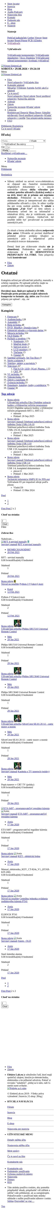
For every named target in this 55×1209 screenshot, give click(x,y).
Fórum (10, 1107)
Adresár (11, 101)
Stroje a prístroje (15, 360)
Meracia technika (15, 333)
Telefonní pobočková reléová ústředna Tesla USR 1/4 (29, 461)
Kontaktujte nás (14, 1162)
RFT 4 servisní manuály (29, 544)
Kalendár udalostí (15, 85)
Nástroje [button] (11, 25)
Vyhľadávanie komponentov (21, 55)
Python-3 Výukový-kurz (31, 584)
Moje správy (13, 1151)
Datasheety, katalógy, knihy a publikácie (27, 385)
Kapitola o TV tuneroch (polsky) (34, 771)
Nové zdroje (29, 96)
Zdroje (10, 104)
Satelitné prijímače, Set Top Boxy (23, 358)
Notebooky (19, 341)
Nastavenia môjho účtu (18, 1145)
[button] (4, 71)
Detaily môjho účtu (16, 1140)
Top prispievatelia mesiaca (38, 118)
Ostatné (17, 355)
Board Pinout (21, 40)
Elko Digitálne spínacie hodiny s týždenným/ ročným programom (29, 404)
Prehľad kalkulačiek (17, 37)
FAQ (9, 120)
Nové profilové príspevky (31, 115)
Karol (10, 589)
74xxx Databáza (27, 58)
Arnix (10, 821)
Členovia (11, 110)
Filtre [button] (3, 527)
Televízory (12, 366)
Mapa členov (35, 112)
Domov (11, 1179)
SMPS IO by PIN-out (28, 479)
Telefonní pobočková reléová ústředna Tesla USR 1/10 (29, 442)
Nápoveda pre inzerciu (18, 1129)
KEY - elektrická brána (29, 856)
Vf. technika (13, 374)
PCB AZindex (35, 40)
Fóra (9, 79)
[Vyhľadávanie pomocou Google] (13, 151)
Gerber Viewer (34, 37)
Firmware (12, 316)
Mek (9, 636)
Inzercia (11, 6)
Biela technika (14, 325)
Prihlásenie (6, 169)
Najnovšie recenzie (16, 107)
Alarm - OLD (24, 941)
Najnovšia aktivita (26, 99)
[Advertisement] (27, 1035)
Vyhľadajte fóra (30, 82)
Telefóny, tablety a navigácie (21, 363)
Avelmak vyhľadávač (38, 60)
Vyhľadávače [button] (13, 43)
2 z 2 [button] (13, 508)
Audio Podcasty (15, 12)
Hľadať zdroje (33, 107)
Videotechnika (14, 377)
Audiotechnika (14, 319)
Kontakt (11, 17)
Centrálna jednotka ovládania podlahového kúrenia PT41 (24, 900)
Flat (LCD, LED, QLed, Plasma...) (30, 368)
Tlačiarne (18, 352)
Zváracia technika (16, 382)
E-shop (10, 1123)
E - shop (11, 23)
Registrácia (6, 174)
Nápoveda (12, 1176)
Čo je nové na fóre (16, 1156)
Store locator (13, 3)
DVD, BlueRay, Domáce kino (22, 327)
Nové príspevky (15, 82)
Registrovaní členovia (17, 112)
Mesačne (11, 88)
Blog (9, 9)
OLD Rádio (13, 336)
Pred (3, 495)
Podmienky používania (18, 1171)
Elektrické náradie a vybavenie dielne (25, 330)
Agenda (30, 88)
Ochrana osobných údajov (20, 1174)
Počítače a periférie (16, 338)
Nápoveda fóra (14, 14)
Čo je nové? (13, 93)
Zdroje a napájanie (16, 379)
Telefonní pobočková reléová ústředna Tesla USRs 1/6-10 (29, 423)
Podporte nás (13, 20)
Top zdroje (8, 394)
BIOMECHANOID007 (19, 549)
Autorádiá (12, 322)
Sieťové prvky (20, 347)
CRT (16, 371)
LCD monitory (20, 349)
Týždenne (21, 88)
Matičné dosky (20, 344)
